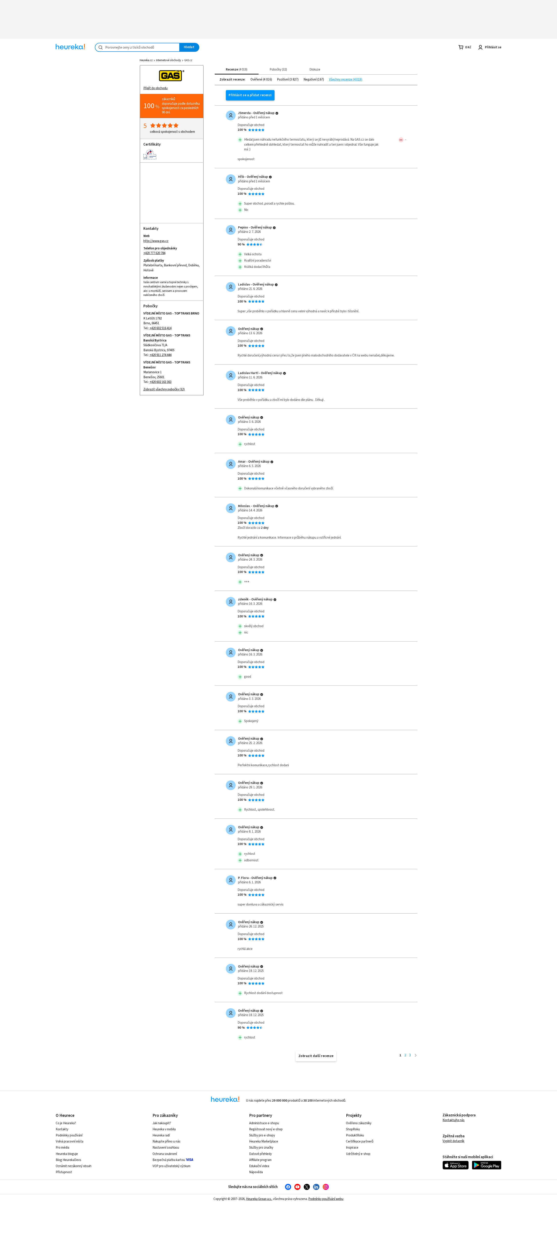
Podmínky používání (69, 1135)
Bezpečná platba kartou (169, 1160)
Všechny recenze (341, 79)
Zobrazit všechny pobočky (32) (164, 389)
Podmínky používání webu (325, 1199)
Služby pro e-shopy (262, 1135)
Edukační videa (259, 1166)
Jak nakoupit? (162, 1123)
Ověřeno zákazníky (358, 1123)
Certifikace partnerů (359, 1141)
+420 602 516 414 (160, 328)
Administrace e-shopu (264, 1123)
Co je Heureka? (66, 1123)
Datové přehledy (260, 1154)
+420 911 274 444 (160, 355)
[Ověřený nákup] (276, 113)
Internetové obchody (168, 60)
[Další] (415, 1055)
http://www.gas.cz (155, 241)
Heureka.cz (146, 60)
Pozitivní (283, 79)
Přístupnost (64, 1172)
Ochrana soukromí (165, 1154)
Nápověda (256, 1172)
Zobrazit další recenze (316, 1056)
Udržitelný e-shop (358, 1154)
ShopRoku (353, 1129)
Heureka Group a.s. (259, 1199)
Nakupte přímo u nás (166, 1141)
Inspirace (352, 1147)
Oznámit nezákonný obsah (73, 1166)
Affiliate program (260, 1160)
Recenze (236, 69)
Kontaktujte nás (454, 1120)
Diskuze (314, 69)
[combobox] (137, 47)
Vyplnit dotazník (453, 1141)
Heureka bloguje (67, 1154)
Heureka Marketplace (263, 1141)
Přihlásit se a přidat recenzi (250, 95)
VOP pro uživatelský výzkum (171, 1166)
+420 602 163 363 (160, 382)
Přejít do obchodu (155, 88)
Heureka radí (161, 1135)
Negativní (310, 79)
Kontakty (62, 1129)
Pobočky (278, 69)
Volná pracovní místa (69, 1141)
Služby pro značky (261, 1147)
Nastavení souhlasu (166, 1147)
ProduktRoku (355, 1135)
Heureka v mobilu (164, 1129)
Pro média (62, 1147)
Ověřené (256, 79)
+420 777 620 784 (154, 253)
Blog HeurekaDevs (68, 1160)
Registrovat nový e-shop (266, 1129)
